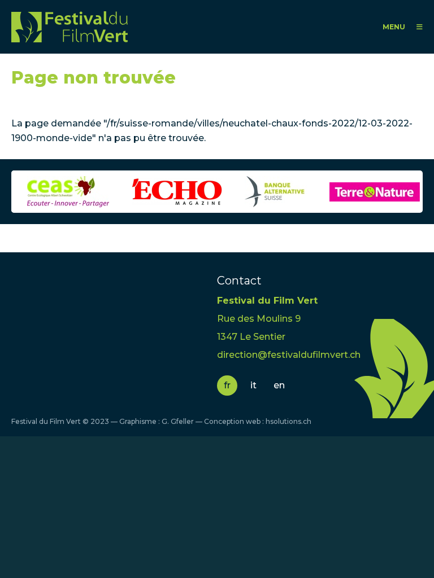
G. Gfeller (178, 421)
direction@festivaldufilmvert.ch (289, 354)
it (253, 385)
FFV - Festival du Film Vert (69, 27)
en (279, 385)
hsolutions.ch (288, 421)
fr (227, 385)
